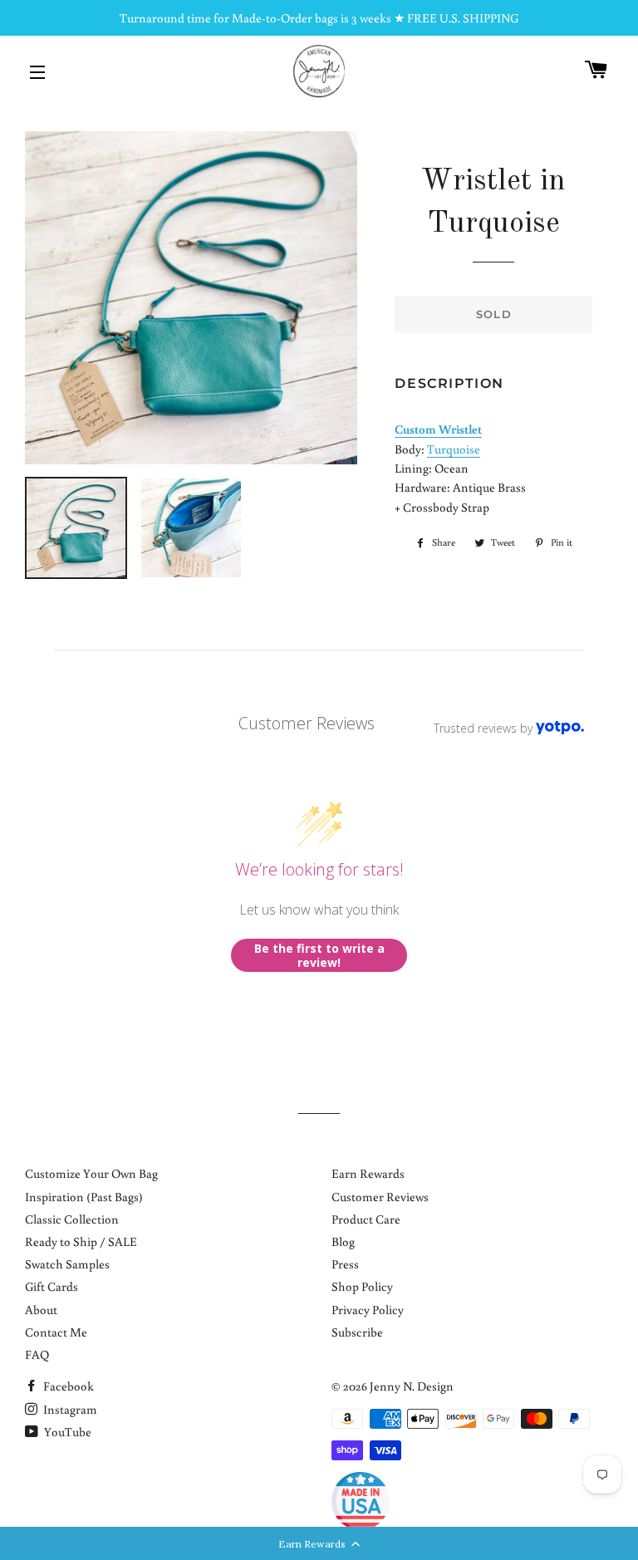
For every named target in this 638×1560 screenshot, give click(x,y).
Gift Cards (51, 1286)
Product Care (365, 1219)
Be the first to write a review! (319, 955)
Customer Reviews (380, 1196)
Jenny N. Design (412, 1386)
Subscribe (357, 1332)
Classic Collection (72, 1219)
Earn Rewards (368, 1173)
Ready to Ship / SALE (81, 1241)
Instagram (69, 1409)
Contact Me (56, 1332)
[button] (319, 1543)
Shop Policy (362, 1286)
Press (345, 1264)
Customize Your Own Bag (91, 1173)
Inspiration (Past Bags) (84, 1196)
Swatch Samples (67, 1264)
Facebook (67, 1386)
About (41, 1309)
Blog (343, 1241)
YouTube (66, 1432)
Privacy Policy (367, 1309)
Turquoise (453, 449)
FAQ (37, 1354)
